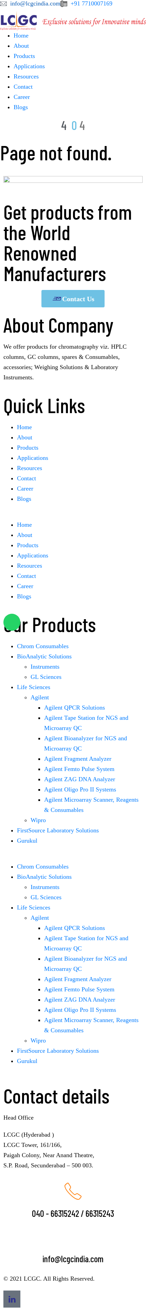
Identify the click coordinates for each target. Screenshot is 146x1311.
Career (22, 96)
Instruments (45, 666)
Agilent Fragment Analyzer (77, 758)
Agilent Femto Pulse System (79, 769)
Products (24, 56)
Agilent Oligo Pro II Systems (80, 789)
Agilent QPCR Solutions (74, 707)
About (21, 45)
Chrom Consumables (43, 646)
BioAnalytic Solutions (44, 656)
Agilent (40, 697)
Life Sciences (33, 687)
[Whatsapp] (11, 622)
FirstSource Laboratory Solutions (58, 830)
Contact (23, 86)
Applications (29, 66)
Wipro (38, 820)
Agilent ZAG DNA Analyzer (79, 779)
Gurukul (27, 840)
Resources (26, 76)
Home (21, 35)
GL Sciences (46, 676)
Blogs (21, 107)
